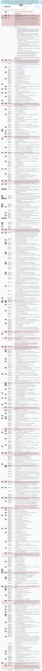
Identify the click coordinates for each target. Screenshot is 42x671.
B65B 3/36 (9, 134)
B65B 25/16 (10, 444)
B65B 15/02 (10, 333)
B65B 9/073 (31, 194)
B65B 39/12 (10, 581)
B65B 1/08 (9, 70)
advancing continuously (22, 195)
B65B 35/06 (10, 512)
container (31, 34)
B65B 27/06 (10, 458)
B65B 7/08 (9, 162)
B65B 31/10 (10, 495)
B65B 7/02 (9, 156)
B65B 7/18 (9, 171)
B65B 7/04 (9, 158)
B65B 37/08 (10, 561)
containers (37, 22)
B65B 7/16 (9, 168)
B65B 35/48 (10, 540)
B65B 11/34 (10, 267)
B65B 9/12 (9, 210)
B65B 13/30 (10, 327)
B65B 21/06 (10, 387)
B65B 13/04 (10, 304)
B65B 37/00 (10, 553)
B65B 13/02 (10, 302)
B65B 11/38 (10, 272)
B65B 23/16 (10, 420)
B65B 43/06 (10, 607)
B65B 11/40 (10, 273)
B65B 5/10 (9, 147)
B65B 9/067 (26, 194)
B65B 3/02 (9, 106)
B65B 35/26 (10, 525)
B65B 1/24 (9, 81)
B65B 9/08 (28, 195)
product (26, 51)
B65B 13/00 (34, 231)
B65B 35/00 (10, 507)
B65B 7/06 (9, 161)
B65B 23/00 (10, 407)
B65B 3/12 (9, 116)
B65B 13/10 (10, 310)
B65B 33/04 (10, 501)
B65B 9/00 (19, 65)
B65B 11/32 (10, 265)
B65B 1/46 (37, 88)
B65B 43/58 (10, 656)
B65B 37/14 (10, 565)
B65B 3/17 (32, 119)
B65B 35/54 (10, 545)
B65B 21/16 (10, 396)
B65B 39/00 (10, 572)
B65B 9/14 (9, 214)
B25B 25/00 (16, 22)
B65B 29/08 (10, 474)
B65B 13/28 (10, 325)
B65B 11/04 (10, 238)
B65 (8, 15)
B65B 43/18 (10, 616)
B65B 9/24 (9, 227)
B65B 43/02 (10, 605)
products (36, 30)
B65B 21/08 (10, 389)
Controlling (17, 83)
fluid (37, 290)
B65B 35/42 (10, 536)
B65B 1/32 (9, 88)
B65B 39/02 (10, 574)
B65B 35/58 (10, 550)
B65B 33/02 (10, 499)
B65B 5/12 (9, 149)
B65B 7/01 (9, 153)
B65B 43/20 (10, 618)
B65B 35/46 (10, 538)
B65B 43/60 (10, 658)
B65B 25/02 (10, 431)
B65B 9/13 (9, 212)
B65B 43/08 (10, 609)
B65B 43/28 (10, 624)
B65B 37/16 (10, 566)
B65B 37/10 (10, 562)
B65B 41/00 (10, 586)
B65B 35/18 (10, 520)
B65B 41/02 (10, 588)
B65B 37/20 (10, 570)
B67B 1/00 (16, 23)
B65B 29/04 (10, 469)
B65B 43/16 (10, 615)
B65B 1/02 (9, 63)
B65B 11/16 (10, 248)
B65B (9, 17)
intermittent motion (24, 197)
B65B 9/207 (26, 221)
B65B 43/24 (10, 620)
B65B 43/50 (10, 648)
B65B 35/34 (10, 531)
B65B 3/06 (9, 111)
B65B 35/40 (10, 535)
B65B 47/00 (17, 289)
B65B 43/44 (10, 643)
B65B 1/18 (9, 77)
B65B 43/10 (10, 610)
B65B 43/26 (10, 622)
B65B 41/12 (10, 595)
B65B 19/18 (10, 365)
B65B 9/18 (9, 216)
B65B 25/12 (10, 441)
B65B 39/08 (10, 578)
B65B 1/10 (9, 72)
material (37, 45)
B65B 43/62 (10, 660)
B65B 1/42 (9, 97)
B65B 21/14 (10, 394)
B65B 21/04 (10, 385)
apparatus (20, 57)
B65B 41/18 (10, 599)
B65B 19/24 (10, 370)
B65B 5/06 (9, 142)
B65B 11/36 (10, 268)
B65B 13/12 (10, 313)
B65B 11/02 (10, 232)
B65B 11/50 (29, 237)
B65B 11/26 (10, 258)
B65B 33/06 (10, 502)
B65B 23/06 (10, 413)
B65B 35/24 (10, 524)
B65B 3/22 (9, 124)
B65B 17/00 (10, 337)
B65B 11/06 (10, 239)
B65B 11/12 (10, 244)
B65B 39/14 (10, 583)
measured (20, 566)
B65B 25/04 (10, 432)
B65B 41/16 (10, 597)
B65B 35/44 (10, 537)
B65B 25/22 (10, 448)
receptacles (29, 39)
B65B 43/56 (10, 653)
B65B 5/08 (9, 144)
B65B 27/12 (10, 463)
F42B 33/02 (22, 32)
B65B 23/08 (10, 415)
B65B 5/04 (9, 141)
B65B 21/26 (10, 404)
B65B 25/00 (10, 428)
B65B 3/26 (9, 127)
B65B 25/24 (10, 451)
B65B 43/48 (10, 647)
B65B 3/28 (9, 129)
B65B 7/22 (9, 175)
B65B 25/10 (10, 438)
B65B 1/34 (9, 91)
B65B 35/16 (10, 519)
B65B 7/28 (9, 179)
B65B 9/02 (9, 184)
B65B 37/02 (10, 557)
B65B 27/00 (16, 429)
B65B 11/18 (10, 252)
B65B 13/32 (10, 328)
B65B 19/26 (10, 372)
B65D (30, 35)
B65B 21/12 (10, 392)
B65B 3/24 (9, 125)
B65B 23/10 (10, 416)
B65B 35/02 (10, 509)
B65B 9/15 (9, 215)
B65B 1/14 (9, 74)
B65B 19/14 (10, 361)
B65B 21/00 (10, 382)
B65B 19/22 (10, 367)
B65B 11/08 (10, 242)
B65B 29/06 (10, 471)
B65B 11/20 (10, 253)
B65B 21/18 (10, 398)
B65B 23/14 (10, 419)
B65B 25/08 (10, 436)
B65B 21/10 (10, 391)
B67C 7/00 (16, 24)
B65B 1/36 (9, 92)
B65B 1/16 (9, 76)
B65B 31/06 (10, 491)
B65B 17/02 (10, 340)
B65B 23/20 (10, 424)
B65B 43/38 (10, 631)
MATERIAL (22, 16)
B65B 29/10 (10, 476)
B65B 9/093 (32, 202)
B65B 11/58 (10, 299)
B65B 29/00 (10, 465)
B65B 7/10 (9, 163)
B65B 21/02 (10, 384)
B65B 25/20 (10, 447)
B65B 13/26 (10, 324)
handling (20, 341)
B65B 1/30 (9, 86)
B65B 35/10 (10, 515)
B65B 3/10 (9, 114)
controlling (24, 86)
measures (34, 505)
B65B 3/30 (9, 130)
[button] (5, 11)
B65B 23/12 (10, 418)
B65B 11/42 (10, 274)
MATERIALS (27, 18)
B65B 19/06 (10, 352)
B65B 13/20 (10, 320)
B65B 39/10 (10, 579)
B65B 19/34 (10, 380)
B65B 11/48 (20, 236)
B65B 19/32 (10, 377)
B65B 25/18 (10, 446)
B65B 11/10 (10, 243)
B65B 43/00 (10, 600)
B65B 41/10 (10, 593)
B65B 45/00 (10, 662)
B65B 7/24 (9, 176)
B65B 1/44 (9, 99)
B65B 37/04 (10, 558)
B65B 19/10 (10, 356)
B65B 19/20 (10, 366)
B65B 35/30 (10, 528)
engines (35, 499)
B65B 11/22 (10, 254)
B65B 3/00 (9, 103)
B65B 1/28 (9, 83)
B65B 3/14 (9, 118)
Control (16, 373)
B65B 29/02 (10, 466)
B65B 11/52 (10, 290)
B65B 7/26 (9, 177)
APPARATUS (21, 17)
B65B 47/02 (10, 669)
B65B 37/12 (10, 564)
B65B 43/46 (25, 643)
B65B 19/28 (10, 373)
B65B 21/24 (10, 403)
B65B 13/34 (10, 329)
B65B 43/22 (10, 619)
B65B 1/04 (9, 66)
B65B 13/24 (10, 323)
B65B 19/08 (10, 355)
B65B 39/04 (10, 575)
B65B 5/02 (9, 138)
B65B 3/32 (9, 132)
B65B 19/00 (10, 346)
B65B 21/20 (10, 399)
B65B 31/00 (10, 481)
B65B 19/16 (10, 363)
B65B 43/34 (10, 628)
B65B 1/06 (9, 69)
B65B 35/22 (10, 523)
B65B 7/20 (9, 173)
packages (29, 29)
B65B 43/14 (10, 614)
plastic (20, 103)
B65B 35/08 (10, 513)
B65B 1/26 (9, 82)
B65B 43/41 (10, 635)
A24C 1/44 (25, 19)
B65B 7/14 (9, 166)
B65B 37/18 (10, 569)
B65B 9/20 (9, 218)
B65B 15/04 (10, 335)
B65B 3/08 (9, 112)
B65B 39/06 (10, 577)
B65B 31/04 (10, 487)
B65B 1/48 (17, 93)
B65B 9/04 (9, 186)
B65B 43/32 (10, 627)
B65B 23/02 (10, 410)
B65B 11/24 (10, 257)
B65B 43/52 (29, 643)
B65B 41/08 (10, 592)
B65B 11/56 (10, 297)
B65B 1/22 (9, 80)
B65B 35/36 (10, 532)
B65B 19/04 (10, 351)
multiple (24, 545)
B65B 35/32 (10, 529)
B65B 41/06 (10, 591)
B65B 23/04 (10, 411)
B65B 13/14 (10, 314)
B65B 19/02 (10, 349)
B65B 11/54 (10, 294)
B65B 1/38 (9, 95)
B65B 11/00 (10, 229)
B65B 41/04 (10, 589)
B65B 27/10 (10, 462)
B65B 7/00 (9, 152)
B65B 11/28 (10, 262)
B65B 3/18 (9, 122)
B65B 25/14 (10, 442)
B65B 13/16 (10, 316)
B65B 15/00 (10, 331)
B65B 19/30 (10, 375)
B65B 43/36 (10, 629)
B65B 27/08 (10, 460)
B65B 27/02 (10, 456)
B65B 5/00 (9, 136)
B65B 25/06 (10, 433)
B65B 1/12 (9, 73)
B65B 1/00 (9, 59)
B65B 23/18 (10, 423)
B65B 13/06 (10, 306)
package (19, 34)
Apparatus (16, 662)
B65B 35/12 (10, 516)
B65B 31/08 (10, 494)
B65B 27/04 (34, 382)
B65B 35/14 (10, 517)
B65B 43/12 (10, 611)
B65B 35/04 (10, 511)
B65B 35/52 (10, 544)
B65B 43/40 (10, 633)
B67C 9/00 (16, 25)
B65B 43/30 (10, 625)
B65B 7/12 (9, 165)
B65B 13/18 (10, 319)
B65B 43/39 (10, 632)
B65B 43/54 (10, 651)
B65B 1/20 (9, 78)
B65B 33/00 (10, 497)
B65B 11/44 (10, 277)
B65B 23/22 (10, 426)
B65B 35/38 (10, 533)
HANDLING (30, 15)
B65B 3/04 (9, 109)
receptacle (31, 653)
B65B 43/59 (10, 657)
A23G (30, 31)
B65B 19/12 (10, 358)
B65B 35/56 (10, 547)
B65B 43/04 (10, 606)
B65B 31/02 (10, 483)
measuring (27, 95)
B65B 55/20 (37, 408)
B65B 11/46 (10, 278)
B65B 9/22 (28, 222)
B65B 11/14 (10, 247)
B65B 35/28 (10, 527)
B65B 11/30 (10, 263)
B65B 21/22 (10, 400)
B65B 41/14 (10, 596)
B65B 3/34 (9, 133)
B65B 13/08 (10, 308)
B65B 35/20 (10, 521)
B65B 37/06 (10, 560)
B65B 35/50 (10, 541)
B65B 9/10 (9, 206)
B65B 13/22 (10, 322)
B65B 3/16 (9, 119)
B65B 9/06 (9, 188)
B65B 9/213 (32, 221)
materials (34, 39)
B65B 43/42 (10, 636)
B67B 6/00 (20, 23)
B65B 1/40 (9, 96)
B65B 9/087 (26, 202)
